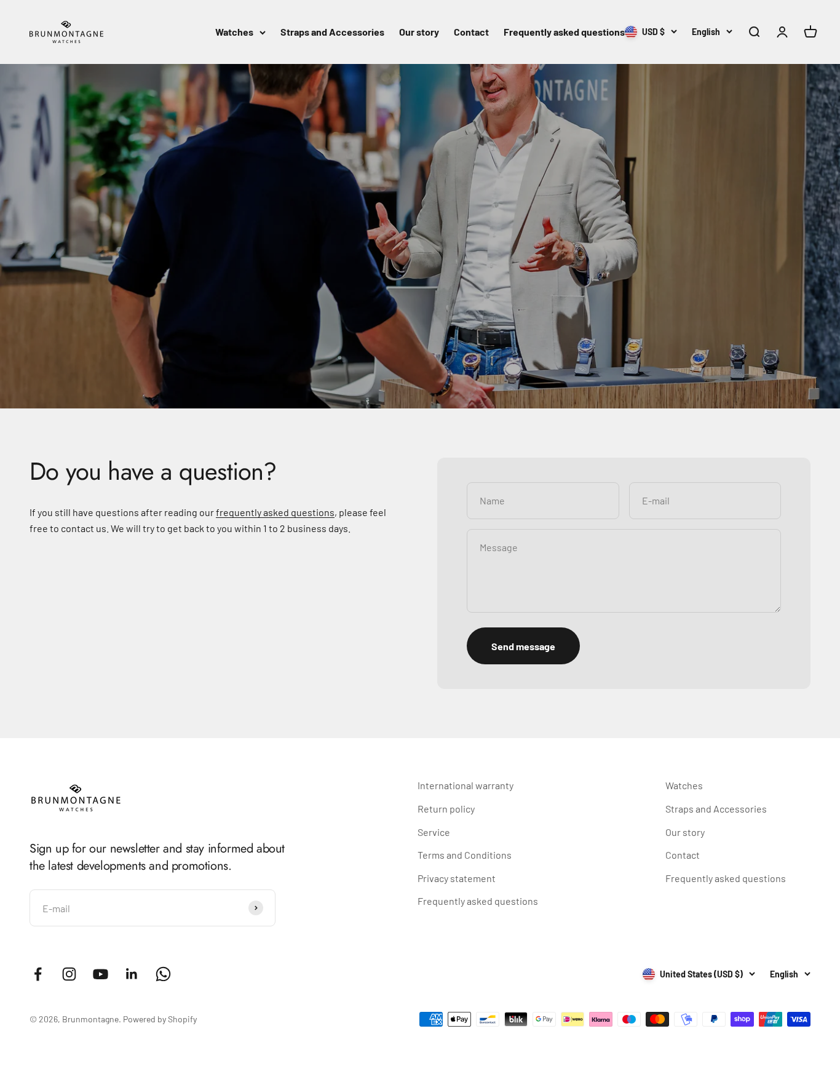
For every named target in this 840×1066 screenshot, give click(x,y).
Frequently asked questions (564, 32)
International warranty (465, 785)
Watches (234, 32)
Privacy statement (457, 878)
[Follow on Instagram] (69, 974)
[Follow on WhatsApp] (163, 974)
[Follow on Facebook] (38, 974)
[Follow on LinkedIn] (132, 974)
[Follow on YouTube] (100, 974)
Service (434, 832)
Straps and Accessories (332, 32)
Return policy (446, 808)
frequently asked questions (275, 512)
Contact (471, 32)
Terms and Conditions (465, 855)
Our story (419, 32)
